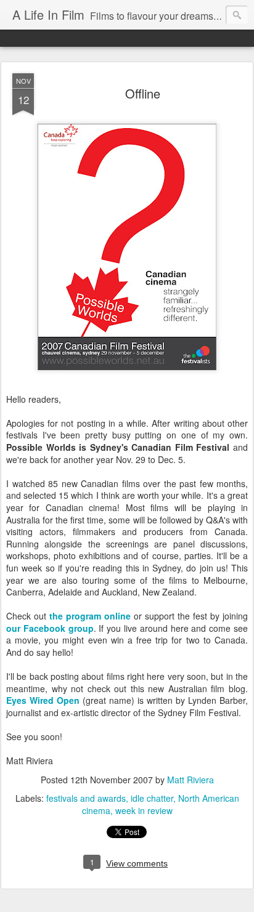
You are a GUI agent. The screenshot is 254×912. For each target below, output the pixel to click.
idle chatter (152, 798)
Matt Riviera (190, 779)
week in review (144, 810)
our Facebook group (50, 628)
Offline (142, 93)
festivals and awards (86, 798)
